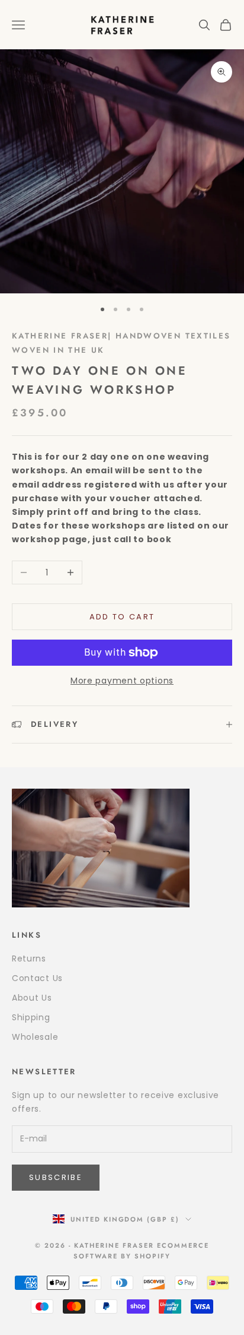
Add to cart (122, 616)
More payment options (122, 681)
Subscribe (55, 1177)
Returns (29, 958)
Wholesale (35, 1037)
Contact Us (37, 978)
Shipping (31, 1017)
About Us (32, 998)
